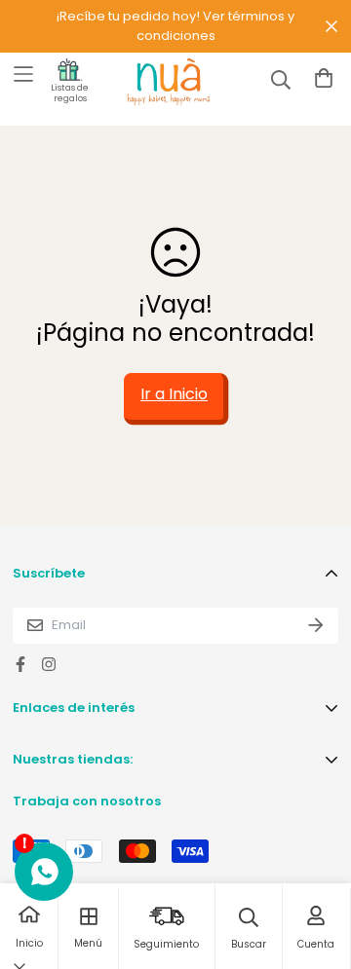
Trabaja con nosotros (87, 801)
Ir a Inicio (174, 394)
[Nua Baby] (151, 82)
